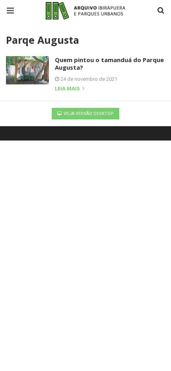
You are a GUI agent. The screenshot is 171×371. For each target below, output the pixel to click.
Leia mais (68, 89)
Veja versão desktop (88, 113)
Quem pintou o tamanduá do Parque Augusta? (109, 64)
